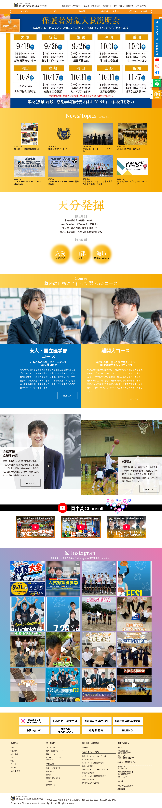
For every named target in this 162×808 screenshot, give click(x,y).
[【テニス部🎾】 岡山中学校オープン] (99, 614)
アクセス (13, 764)
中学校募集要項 (87, 759)
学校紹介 (14, 743)
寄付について (122, 777)
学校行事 (49, 781)
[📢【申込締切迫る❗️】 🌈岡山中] (99, 649)
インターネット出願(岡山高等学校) (94, 776)
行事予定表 (50, 771)
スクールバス (15, 767)
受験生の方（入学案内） (71, 6)
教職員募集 (121, 789)
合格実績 (85, 747)
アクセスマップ (142, 6)
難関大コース (50, 754)
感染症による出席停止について (123, 767)
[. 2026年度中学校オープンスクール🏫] (99, 685)
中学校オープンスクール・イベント (94, 756)
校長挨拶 (13, 751)
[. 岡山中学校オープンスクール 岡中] (27, 649)
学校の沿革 (14, 754)
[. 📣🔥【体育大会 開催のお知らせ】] (27, 578)
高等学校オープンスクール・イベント (95, 769)
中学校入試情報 (87, 766)
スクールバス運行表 (53, 768)
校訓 (12, 747)
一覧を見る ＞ (105, 117)
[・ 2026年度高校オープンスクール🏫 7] (63, 685)
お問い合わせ (15, 771)
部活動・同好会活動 (53, 778)
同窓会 (119, 747)
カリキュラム (50, 747)
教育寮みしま (50, 785)
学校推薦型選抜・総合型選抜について (124, 752)
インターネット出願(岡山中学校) (93, 763)
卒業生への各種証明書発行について (125, 757)
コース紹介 (51, 743)
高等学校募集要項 (88, 773)
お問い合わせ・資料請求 (123, 6)
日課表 (48, 775)
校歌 (12, 757)
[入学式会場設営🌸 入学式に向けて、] (134, 685)
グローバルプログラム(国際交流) (54, 758)
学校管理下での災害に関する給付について (125, 773)
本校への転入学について (125, 786)
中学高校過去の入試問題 (90, 783)
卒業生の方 (106, 6)
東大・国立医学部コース (54, 751)
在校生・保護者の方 (92, 6)
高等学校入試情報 (88, 779)
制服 (12, 761)
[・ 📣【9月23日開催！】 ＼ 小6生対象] (63, 578)
